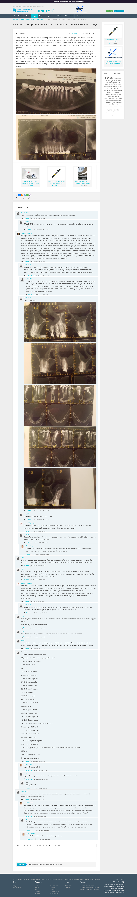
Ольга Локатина (26, 233)
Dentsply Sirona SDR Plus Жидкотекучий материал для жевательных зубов (30, 182)
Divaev (23, 640)
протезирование (23, 198)
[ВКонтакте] (19, 195)
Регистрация (119, 11)
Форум (34, 16)
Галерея (37, 891)
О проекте (68, 886)
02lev (25, 773)
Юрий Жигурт (30, 546)
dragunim (27, 534)
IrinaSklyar (74, 33)
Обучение (50, 16)
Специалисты (54, 891)
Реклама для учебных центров (89, 889)
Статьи (20, 16)
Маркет (41, 16)
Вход (110, 11)
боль (30, 198)
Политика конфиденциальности (114, 886)
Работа (58, 16)
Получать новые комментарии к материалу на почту (45, 864)
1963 (22, 557)
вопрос (35, 198)
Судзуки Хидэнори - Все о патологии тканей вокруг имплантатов (82, 182)
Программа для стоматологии (114, 892)
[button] (17, 845)
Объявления (69, 16)
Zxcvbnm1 (24, 791)
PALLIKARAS (25, 212)
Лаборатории (54, 893)
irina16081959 (30, 279)
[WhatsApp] (27, 195)
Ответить (26, 218)
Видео (28, 16)
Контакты (68, 888)
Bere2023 (28, 819)
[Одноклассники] (22, 195)
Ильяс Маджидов (29, 523)
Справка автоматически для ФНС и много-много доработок (113, 62)
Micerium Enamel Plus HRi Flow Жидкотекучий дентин (56, 182)
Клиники (80, 16)
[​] (56, 853)
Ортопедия (21, 33)
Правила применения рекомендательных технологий (114, 889)
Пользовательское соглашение (114, 885)
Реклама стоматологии (87, 886)
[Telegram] (25, 195)
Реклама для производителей (89, 888)
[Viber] (30, 195)
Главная (15, 19)
